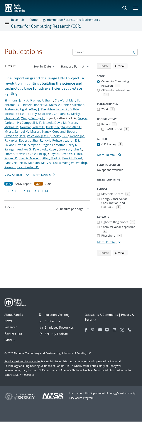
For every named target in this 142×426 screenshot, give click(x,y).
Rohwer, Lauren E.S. (66, 140)
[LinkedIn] (115, 330)
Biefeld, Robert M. (35, 105)
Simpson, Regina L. (41, 145)
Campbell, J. (30, 123)
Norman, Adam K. (32, 127)
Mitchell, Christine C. (55, 114)
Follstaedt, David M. (52, 123)
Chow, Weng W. (64, 163)
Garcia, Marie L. (30, 158)
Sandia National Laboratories (22, 361)
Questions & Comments (101, 315)
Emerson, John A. (70, 149)
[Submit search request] (133, 52)
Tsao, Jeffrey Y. (30, 114)
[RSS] (130, 330)
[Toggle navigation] (7, 23)
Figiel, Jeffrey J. (30, 109)
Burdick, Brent (72, 158)
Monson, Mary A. (40, 163)
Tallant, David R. (15, 145)
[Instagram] (93, 330)
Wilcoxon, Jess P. (38, 136)
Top (131, 422)
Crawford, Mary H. (67, 100)
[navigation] (44, 66)
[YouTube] (101, 330)
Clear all (121, 66)
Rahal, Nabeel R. (15, 163)
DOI (6, 191)
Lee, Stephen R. (28, 167)
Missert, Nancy (40, 132)
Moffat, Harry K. (67, 145)
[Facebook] (86, 330)
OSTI (18, 191)
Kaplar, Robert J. (20, 140)
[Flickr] (108, 330)
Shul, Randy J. (41, 140)
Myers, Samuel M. (16, 132)
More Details (42, 175)
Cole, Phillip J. (39, 154)
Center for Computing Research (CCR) (46, 26)
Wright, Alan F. (71, 127)
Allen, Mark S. (51, 158)
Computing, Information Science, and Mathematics (64, 20)
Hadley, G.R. (59, 136)
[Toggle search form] (125, 8)
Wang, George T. (32, 118)
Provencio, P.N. (15, 136)
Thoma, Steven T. (16, 154)
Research (17, 20)
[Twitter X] (123, 330)
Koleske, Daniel (59, 105)
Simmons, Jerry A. (16, 100)
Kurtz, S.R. (53, 127)
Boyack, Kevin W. (61, 154)
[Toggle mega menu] (136, 8)
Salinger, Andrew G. (18, 149)
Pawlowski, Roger (45, 149)
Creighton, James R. (54, 109)
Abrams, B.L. (13, 105)
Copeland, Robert (64, 132)
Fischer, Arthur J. (41, 100)
